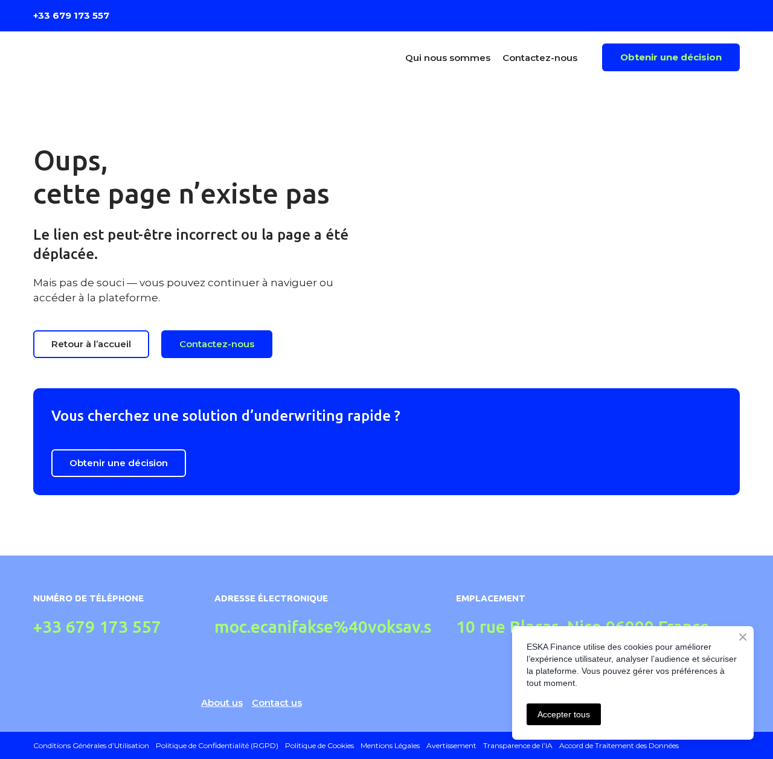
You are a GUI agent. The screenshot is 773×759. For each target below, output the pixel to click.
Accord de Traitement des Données (619, 745)
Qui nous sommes (447, 57)
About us (222, 702)
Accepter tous (563, 714)
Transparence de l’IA (518, 745)
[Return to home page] (120, 57)
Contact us (277, 702)
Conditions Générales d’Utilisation (91, 745)
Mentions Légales (390, 745)
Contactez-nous (539, 57)
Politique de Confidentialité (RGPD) (217, 745)
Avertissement (451, 745)
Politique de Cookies (319, 745)
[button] (671, 57)
